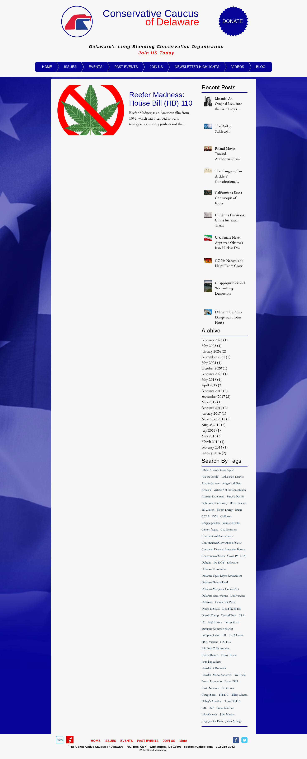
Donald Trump (210, 615)
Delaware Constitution (214, 569)
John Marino (227, 714)
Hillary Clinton (239, 694)
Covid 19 (232, 556)
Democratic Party (225, 602)
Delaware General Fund (215, 582)
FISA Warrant (210, 642)
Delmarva (207, 602)
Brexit (238, 509)
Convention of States (213, 556)
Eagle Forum (215, 622)
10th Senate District (232, 476)
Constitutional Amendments (217, 536)
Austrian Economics (213, 496)
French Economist (212, 681)
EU (203, 622)
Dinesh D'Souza (211, 609)
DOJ (243, 556)
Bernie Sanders (238, 503)
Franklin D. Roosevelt (214, 668)
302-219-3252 (224, 746)
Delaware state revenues (215, 595)
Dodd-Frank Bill (231, 609)
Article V (207, 490)
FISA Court (236, 635)
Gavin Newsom (210, 688)
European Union (211, 635)
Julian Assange (233, 721)
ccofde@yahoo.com (198, 746)
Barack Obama (235, 496)
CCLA (205, 516)
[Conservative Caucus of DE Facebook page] (236, 740)
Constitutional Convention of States (221, 542)
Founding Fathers (211, 661)
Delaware (232, 562)
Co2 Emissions (229, 529)
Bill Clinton (208, 509)
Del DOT (219, 562)
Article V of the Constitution (230, 490)
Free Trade (239, 675)
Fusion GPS (231, 681)
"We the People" (210, 476)
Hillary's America (211, 701)
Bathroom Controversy (215, 503)
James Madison (225, 708)
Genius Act (228, 688)
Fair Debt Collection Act (215, 648)
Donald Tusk (228, 615)
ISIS (211, 708)
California (226, 516)
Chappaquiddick (211, 523)
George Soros (209, 694)
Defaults (206, 562)
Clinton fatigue (210, 529)
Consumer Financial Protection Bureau (223, 549)
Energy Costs (232, 622)
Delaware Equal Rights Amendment (222, 576)
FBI (225, 635)
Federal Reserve (210, 655)
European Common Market (217, 628)
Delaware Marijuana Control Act (220, 589)
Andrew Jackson (211, 483)
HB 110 (223, 694)
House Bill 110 (232, 701)
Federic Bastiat (229, 655)
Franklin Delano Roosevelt (216, 675)
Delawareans (237, 595)
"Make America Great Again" (218, 470)
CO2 (215, 516)
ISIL (204, 708)
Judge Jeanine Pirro (212, 721)
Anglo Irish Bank (232, 483)
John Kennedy (209, 714)
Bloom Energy (225, 509)
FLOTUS (225, 642)
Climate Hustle (231, 523)
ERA (242, 615)
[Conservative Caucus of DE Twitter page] (244, 740)
